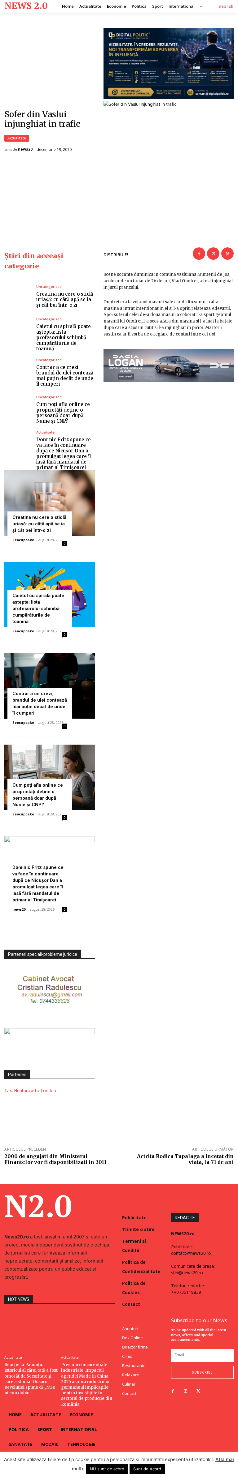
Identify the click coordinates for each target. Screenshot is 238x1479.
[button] (226, 6)
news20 (25, 149)
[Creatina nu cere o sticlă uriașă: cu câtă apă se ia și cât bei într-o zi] (18, 296)
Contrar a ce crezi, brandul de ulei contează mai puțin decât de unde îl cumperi (64, 375)
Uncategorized (49, 286)
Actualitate (16, 138)
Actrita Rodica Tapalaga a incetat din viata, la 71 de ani (185, 1159)
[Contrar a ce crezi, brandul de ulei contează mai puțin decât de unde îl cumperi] (18, 372)
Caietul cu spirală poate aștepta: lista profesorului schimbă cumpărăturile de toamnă (63, 337)
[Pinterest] (227, 253)
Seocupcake (23, 539)
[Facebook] (199, 253)
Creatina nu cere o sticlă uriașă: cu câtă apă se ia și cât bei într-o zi (64, 299)
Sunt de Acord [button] (147, 1468)
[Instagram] (185, 1391)
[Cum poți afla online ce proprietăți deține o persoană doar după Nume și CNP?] (18, 409)
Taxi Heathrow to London (30, 1090)
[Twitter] (213, 253)
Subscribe (202, 1372)
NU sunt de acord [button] (107, 1468)
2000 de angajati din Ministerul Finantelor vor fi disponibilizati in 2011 (55, 1159)
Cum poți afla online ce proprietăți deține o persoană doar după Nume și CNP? (63, 412)
